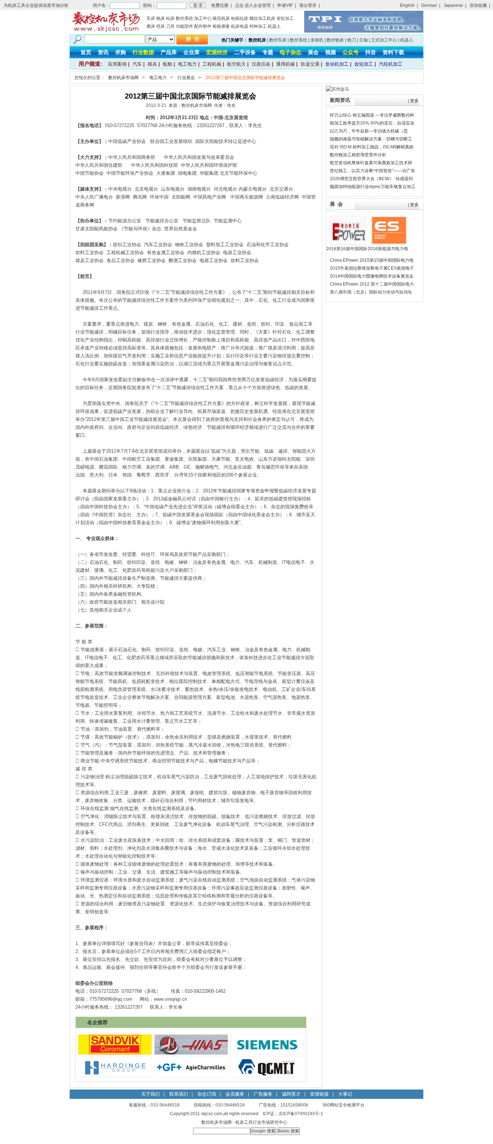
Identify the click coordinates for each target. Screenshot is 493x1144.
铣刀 (351, 40)
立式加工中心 (384, 40)
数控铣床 (335, 40)
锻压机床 (221, 18)
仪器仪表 (261, 64)
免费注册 (219, 5)
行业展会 (186, 77)
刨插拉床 (239, 18)
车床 (151, 18)
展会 (313, 52)
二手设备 (245, 52)
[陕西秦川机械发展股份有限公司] (267, 1075)
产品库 (169, 52)
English (407, 5)
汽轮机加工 (390, 64)
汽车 (137, 64)
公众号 (351, 52)
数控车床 (278, 40)
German (429, 5)
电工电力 (187, 64)
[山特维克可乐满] (115, 1053)
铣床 (160, 18)
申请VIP (285, 5)
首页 (85, 52)
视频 (330, 52)
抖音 (370, 52)
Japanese (453, 5)
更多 (414, 100)
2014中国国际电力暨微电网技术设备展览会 (372, 276)
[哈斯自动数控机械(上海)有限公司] (191, 1053)
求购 (120, 52)
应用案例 (117, 64)
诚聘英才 (291, 1094)
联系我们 (178, 1094)
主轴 (363, 40)
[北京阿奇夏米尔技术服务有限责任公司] (191, 1075)
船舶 (167, 64)
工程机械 (211, 64)
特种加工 (258, 26)
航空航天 (236, 64)
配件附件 (202, 26)
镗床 (160, 26)
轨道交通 (310, 64)
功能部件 (184, 26)
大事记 (345, 1094)
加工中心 (202, 18)
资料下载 (393, 52)
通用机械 (285, 64)
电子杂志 (290, 52)
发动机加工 (337, 64)
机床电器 (239, 26)
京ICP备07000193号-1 (301, 1113)
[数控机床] (106, 31)
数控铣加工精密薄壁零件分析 (358, 154)
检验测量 (221, 26)
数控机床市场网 (123, 77)
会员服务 (235, 1094)
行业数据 (143, 52)
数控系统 (184, 18)
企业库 (191, 52)
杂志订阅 (206, 1094)
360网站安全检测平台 (343, 1105)
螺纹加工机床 (262, 18)
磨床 (151, 26)
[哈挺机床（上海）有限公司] (115, 1075)
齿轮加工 (285, 18)
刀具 (170, 26)
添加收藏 (478, 5)
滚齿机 (316, 40)
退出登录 (308, 5)
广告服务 (263, 1094)
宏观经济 (217, 52)
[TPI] (363, 31)
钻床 (170, 18)
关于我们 (150, 1094)
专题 (267, 52)
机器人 (274, 26)
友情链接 (319, 1094)
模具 (152, 64)
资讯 (103, 52)
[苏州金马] (337, 89)
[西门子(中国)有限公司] (267, 1053)
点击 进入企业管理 (253, 5)
